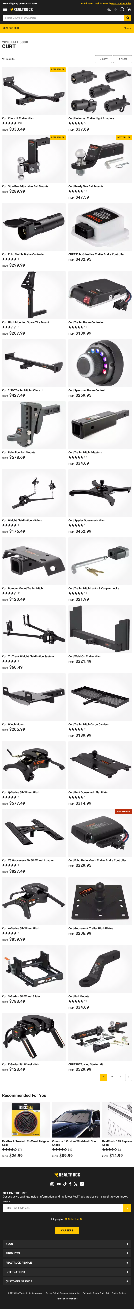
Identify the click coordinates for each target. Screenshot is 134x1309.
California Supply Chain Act (96, 1293)
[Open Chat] (109, 9)
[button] (67, 1244)
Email (6, 1201)
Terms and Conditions (67, 1299)
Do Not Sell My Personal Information (63, 1293)
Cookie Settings (119, 1293)
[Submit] (127, 1208)
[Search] (127, 18)
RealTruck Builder (121, 3)
